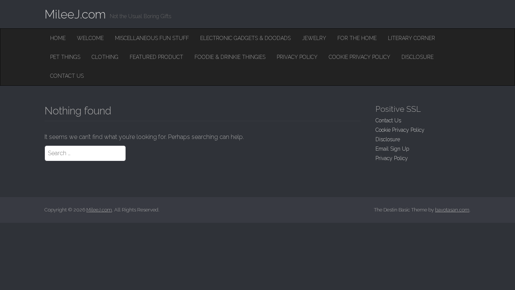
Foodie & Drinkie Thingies (230, 57)
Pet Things (65, 57)
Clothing (105, 57)
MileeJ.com (75, 14)
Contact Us (67, 76)
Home (58, 38)
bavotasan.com (452, 210)
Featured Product (156, 57)
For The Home (357, 38)
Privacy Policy (297, 57)
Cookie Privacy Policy (359, 57)
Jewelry (314, 38)
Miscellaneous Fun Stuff (152, 38)
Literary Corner (411, 38)
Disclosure (418, 57)
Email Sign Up (392, 149)
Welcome (90, 38)
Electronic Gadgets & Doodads (245, 38)
